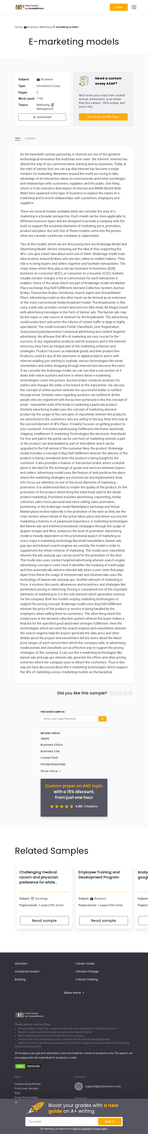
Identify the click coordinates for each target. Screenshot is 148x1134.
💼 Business (44, 79)
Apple (45, 738)
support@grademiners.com (103, 1086)
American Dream (27, 971)
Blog (17, 1092)
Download (43, 117)
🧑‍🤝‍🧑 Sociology (39, 898)
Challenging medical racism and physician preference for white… (38, 877)
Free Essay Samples (27, 1088)
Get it (110, 1121)
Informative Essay (48, 86)
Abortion (21, 963)
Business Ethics (52, 745)
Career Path (49, 758)
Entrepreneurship (53, 764)
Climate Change (87, 971)
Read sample (44, 920)
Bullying (20, 979)
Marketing (43, 105)
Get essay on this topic (103, 117)
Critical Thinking (86, 979)
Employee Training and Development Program (99, 875)
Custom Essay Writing (27, 1083)
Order (119, 7)
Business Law (50, 751)
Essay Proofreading (26, 1097)
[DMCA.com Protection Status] (28, 1068)
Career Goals (84, 963)
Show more (72, 993)
